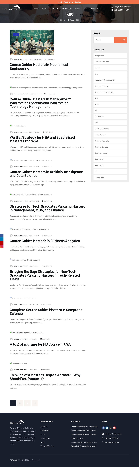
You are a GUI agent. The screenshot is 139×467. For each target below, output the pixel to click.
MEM (97, 104)
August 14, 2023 (34, 132)
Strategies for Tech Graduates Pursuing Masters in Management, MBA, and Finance (47, 208)
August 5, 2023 (34, 201)
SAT (96, 122)
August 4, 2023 (34, 235)
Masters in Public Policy (104, 92)
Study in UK (99, 159)
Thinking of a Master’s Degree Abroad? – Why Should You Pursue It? (45, 376)
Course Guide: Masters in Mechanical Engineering (39, 66)
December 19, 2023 (35, 59)
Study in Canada (101, 147)
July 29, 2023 (33, 304)
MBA (97, 98)
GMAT (97, 68)
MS (16, 34)
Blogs (43, 442)
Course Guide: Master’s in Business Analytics (45, 240)
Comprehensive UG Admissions (83, 434)
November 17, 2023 (35, 94)
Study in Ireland (101, 153)
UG (96, 171)
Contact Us (45, 430)
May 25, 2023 (33, 339)
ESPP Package (77, 438)
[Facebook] (103, 427)
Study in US (99, 165)
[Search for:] (106, 40)
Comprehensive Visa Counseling (84, 442)
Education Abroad (102, 62)
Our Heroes (99, 116)
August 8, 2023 (34, 166)
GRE (96, 74)
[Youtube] (114, 427)
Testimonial (45, 438)
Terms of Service (47, 446)
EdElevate (14, 460)
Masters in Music (101, 86)
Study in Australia (102, 141)
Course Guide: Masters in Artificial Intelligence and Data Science (46, 173)
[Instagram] (110, 427)
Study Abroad (100, 135)
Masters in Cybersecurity (105, 80)
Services (44, 426)
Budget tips (99, 56)
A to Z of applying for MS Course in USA (40, 344)
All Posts (70, 20)
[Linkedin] (106, 427)
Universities (99, 177)
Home (62, 20)
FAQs (43, 434)
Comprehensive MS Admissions (83, 430)
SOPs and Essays (102, 129)
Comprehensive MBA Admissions (84, 426)
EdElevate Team (21, 59)
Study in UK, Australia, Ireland (83, 446)
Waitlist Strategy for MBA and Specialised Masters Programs (42, 139)
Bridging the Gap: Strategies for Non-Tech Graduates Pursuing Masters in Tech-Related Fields (45, 275)
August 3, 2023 (34, 266)
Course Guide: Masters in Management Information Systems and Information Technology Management (40, 102)
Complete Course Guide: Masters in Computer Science (46, 311)
